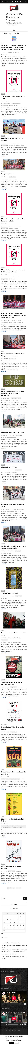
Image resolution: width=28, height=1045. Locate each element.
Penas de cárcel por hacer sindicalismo (13, 633)
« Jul (2, 933)
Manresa (5, 827)
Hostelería (15, 511)
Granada (14, 779)
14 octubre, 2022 (4, 358)
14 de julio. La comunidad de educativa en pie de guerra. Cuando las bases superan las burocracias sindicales (13, 47)
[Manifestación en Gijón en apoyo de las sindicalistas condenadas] (14, 534)
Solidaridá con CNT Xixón (9, 593)
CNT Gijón (11, 550)
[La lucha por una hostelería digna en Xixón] (14, 493)
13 (14, 922)
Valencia (9, 827)
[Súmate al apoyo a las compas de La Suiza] (14, 81)
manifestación (9, 553)
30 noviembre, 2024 (5, 101)
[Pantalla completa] (25, 1004)
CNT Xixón (11, 52)
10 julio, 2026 (4, 52)
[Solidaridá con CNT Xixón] (14, 578)
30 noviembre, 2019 (5, 731)
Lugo (2, 827)
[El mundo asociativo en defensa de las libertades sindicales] (14, 204)
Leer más (4, 67)
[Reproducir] (3, 1004)
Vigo (17, 827)
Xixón (12, 360)
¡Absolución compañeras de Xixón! (12, 432)
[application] (14, 998)
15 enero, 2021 (4, 635)
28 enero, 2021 (4, 596)
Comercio (21, 687)
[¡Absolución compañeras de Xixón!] (14, 421)
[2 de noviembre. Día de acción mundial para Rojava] (14, 757)
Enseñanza (5, 54)
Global (3, 769)
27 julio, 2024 (4, 223)
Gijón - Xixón (18, 52)
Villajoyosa (21, 827)
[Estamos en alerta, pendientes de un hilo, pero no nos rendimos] (14, 342)
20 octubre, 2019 (4, 823)
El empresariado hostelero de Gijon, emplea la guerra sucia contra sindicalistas (13, 393)
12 (10, 922)
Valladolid (14, 827)
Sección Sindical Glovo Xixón (16, 143)
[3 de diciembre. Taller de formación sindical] (14, 712)
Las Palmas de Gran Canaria (18, 826)
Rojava (23, 779)
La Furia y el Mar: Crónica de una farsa (10, 942)
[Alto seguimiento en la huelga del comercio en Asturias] (14, 667)
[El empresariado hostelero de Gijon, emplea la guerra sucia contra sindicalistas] (14, 381)
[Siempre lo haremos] (14, 164)
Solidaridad (21, 322)
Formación (4, 724)
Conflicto (12, 322)
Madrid (19, 398)
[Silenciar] (22, 1004)
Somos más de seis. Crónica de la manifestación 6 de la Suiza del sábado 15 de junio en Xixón (13, 315)
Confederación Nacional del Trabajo (14, 17)
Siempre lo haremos (7, 174)
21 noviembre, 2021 (5, 509)
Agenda (3, 42)
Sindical (3, 93)
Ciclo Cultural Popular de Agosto (8, 954)
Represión (16, 105)
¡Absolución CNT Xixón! (9, 467)
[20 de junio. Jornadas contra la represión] (14, 851)
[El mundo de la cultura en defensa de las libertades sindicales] (14, 255)
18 (7, 925)
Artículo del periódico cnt (15, 145)
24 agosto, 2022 (4, 435)
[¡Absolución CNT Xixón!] (14, 457)
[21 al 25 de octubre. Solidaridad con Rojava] (14, 804)
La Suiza (11, 105)
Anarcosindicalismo (6, 400)
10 (4, 922)
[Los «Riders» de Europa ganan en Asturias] (14, 126)
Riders (22, 145)
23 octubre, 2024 (4, 143)
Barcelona (5, 779)
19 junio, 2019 (4, 871)
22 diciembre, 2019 (5, 687)
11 (7, 922)
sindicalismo (18, 642)
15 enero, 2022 (4, 470)
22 (20, 925)
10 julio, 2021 (4, 550)
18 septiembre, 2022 (5, 398)
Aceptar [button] (11, 1043)
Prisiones (8, 642)
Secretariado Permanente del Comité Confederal (12, 103)
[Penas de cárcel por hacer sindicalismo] (14, 620)
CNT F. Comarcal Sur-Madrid (15, 320)
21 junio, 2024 (4, 320)
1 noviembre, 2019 (5, 776)
